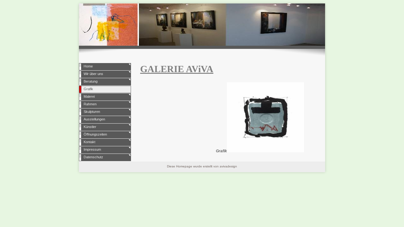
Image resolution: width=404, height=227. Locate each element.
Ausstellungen (94, 119)
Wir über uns (93, 74)
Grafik (88, 89)
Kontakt (89, 142)
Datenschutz (93, 157)
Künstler (90, 127)
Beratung (91, 81)
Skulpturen (92, 112)
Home (88, 66)
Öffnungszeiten (95, 134)
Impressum (92, 149)
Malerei (89, 96)
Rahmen (90, 104)
